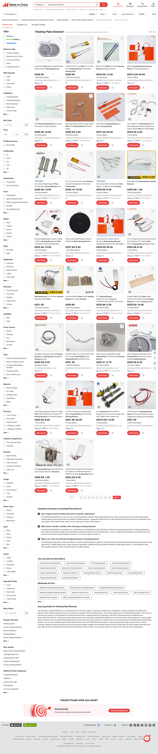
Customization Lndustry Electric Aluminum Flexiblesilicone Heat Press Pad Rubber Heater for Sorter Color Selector (110, 241)
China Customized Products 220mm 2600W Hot (78, 240)
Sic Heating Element (136, 573)
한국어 (94, 739)
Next (116, 497)
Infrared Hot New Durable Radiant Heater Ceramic (49, 67)
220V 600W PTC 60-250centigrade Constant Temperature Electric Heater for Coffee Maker (140, 126)
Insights (140, 736)
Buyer (103, 14)
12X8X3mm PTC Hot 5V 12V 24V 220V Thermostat (79, 68)
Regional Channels (118, 736)
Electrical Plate (93, 9)
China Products (31, 736)
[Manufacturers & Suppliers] (15, 4)
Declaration (79, 743)
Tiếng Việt (128, 739)
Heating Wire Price (100, 592)
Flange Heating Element (48, 578)
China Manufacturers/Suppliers (48, 736)
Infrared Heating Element (121, 563)
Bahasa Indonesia (139, 739)
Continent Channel (93, 736)
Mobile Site (92, 732)
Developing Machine (10, 675)
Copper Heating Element (48, 573)
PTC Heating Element (98, 563)
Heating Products (71, 9)
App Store (16, 725)
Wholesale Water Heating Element (82, 588)
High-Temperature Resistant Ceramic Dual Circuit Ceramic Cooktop (140, 356)
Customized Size (141, 182)
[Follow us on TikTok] (135, 725)
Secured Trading (38, 24)
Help (114, 14)
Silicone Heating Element (120, 568)
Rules (154, 14)
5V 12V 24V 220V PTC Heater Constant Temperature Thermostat (79, 183)
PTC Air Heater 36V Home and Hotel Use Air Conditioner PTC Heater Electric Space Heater (141, 241)
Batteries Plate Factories (48, 597)
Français (45, 739)
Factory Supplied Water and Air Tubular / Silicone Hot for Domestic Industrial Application (48, 241)
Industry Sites (106, 736)
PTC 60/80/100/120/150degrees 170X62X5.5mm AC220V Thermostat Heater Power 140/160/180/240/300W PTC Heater (109, 299)
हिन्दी (106, 739)
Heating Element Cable (48, 568)
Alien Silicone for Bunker (108, 125)
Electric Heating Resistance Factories (76, 597)
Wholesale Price (80, 736)
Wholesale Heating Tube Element (112, 588)
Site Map (83, 732)
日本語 (101, 739)
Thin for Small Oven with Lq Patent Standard (48, 125)
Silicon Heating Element (96, 568)
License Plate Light (10, 682)
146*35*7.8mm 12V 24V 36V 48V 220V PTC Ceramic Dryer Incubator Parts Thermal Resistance (79, 356)
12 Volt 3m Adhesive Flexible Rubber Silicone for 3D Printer (78, 413)
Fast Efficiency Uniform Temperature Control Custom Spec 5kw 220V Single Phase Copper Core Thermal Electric (110, 414)
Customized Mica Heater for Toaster (79, 297)
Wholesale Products (66, 736)
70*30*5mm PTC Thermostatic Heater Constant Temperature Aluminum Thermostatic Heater (140, 414)
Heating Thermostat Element (72, 568)
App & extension (127, 14)
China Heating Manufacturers (55, 9)
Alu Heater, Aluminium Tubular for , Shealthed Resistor (48, 356)
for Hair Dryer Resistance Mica (49, 297)
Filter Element (8, 685)
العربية (88, 739)
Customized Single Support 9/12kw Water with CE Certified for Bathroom (49, 185)
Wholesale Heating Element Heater (52, 588)
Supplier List (22, 24)
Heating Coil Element (70, 573)
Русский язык (54, 739)
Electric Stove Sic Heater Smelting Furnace (110, 67)
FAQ (72, 732)
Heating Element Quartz (92, 573)
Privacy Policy (90, 743)
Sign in (153, 6)
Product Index (131, 736)
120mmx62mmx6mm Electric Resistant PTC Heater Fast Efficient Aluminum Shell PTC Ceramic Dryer (79, 471)
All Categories (10, 14)
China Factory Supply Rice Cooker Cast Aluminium (110, 356)
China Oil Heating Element (75, 563)
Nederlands (79, 739)
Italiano (64, 739)
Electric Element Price (141, 592)
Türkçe (121, 739)
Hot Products (19, 736)
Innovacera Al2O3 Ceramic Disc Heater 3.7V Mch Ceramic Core (109, 185)
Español (28, 739)
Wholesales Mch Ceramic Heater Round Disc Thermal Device (79, 126)
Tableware (7, 678)
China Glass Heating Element (50, 563)
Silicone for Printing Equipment (139, 67)
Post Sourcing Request (119, 710)
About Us (65, 732)
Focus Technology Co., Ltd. (80, 746)
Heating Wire (83, 9)
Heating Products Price (80, 592)
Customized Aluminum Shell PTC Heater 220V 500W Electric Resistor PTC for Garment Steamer (49, 414)
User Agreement (69, 743)
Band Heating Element (71, 578)
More (40, 601)
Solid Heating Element (114, 573)
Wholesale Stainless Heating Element (53, 592)
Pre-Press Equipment (11, 689)
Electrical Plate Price (120, 592)
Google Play (29, 725)
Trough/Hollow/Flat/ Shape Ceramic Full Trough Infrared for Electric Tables (140, 299)
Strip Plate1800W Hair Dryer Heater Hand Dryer (49, 470)
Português (37, 739)
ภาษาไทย (113, 739)
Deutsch (71, 739)
